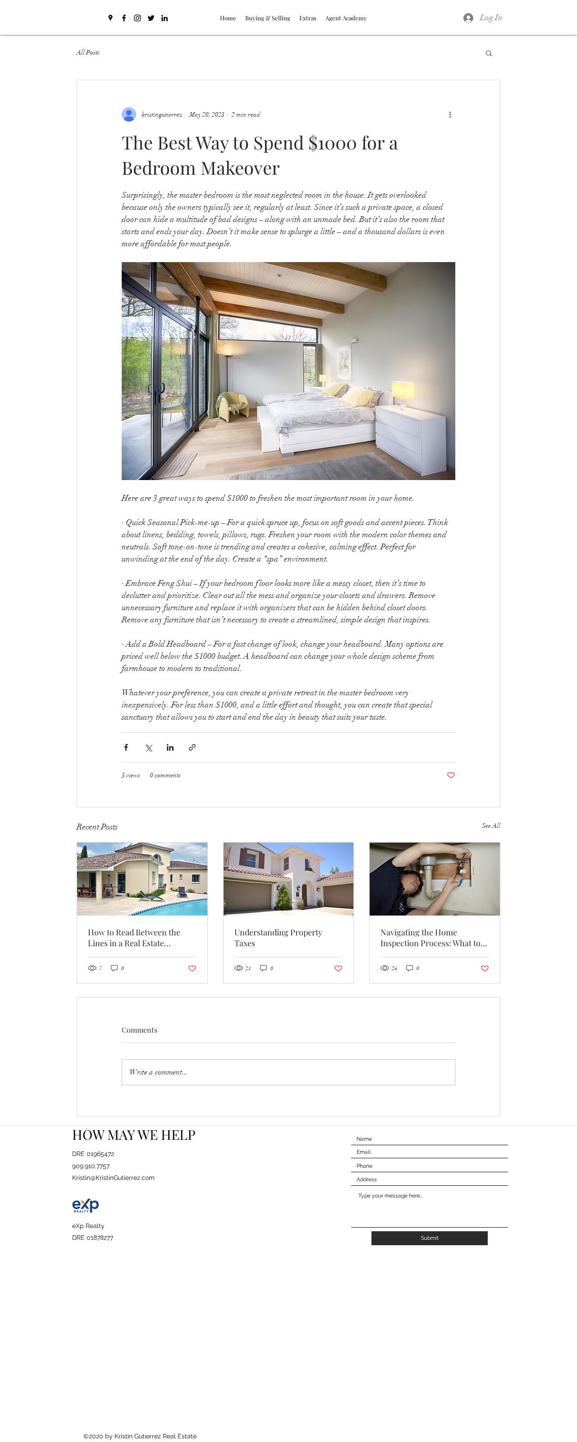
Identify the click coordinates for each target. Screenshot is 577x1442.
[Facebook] (123, 18)
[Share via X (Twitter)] (148, 747)
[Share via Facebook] (126, 747)
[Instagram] (137, 18)
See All (491, 826)
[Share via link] (192, 747)
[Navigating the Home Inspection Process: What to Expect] (435, 879)
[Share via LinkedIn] (170, 747)
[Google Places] (110, 18)
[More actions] (449, 114)
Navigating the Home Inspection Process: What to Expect (430, 937)
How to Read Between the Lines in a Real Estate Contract (134, 937)
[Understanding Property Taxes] (289, 879)
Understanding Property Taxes (278, 937)
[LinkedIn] (164, 18)
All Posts (88, 52)
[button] (489, 52)
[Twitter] (151, 18)
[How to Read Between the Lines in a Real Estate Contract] (142, 879)
